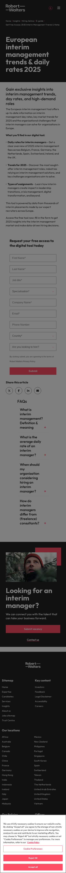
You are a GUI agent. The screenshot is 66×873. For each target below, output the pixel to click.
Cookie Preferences (33, 848)
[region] (33, 844)
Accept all (33, 867)
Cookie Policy (33, 842)
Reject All (33, 858)
